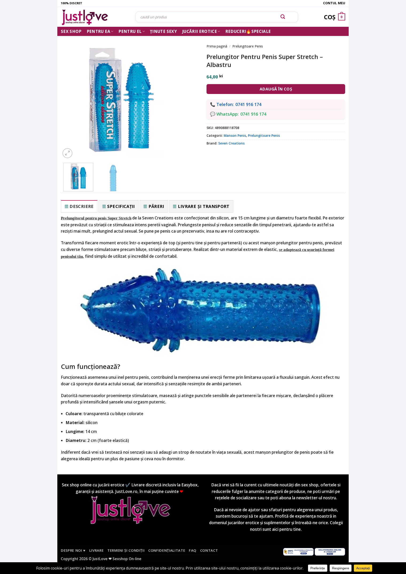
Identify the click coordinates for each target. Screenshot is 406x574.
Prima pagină (217, 46)
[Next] (189, 94)
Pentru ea (98, 31)
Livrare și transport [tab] (204, 206)
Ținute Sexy (163, 31)
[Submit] (283, 17)
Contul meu (334, 3)
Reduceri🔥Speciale (248, 31)
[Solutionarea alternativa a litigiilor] (298, 551)
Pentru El (129, 31)
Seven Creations (231, 143)
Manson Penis (235, 135)
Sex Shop (71, 31)
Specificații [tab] (121, 206)
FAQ (192, 550)
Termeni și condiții (126, 550)
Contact (209, 550)
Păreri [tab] (156, 206)
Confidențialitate (166, 550)
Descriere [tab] (82, 206)
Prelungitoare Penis (247, 46)
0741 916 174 (248, 104)
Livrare (96, 550)
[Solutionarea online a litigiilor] (330, 551)
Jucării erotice (199, 31)
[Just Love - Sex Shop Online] (94, 17)
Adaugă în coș (276, 89)
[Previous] (71, 94)
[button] (67, 153)
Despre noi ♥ (73, 550)
